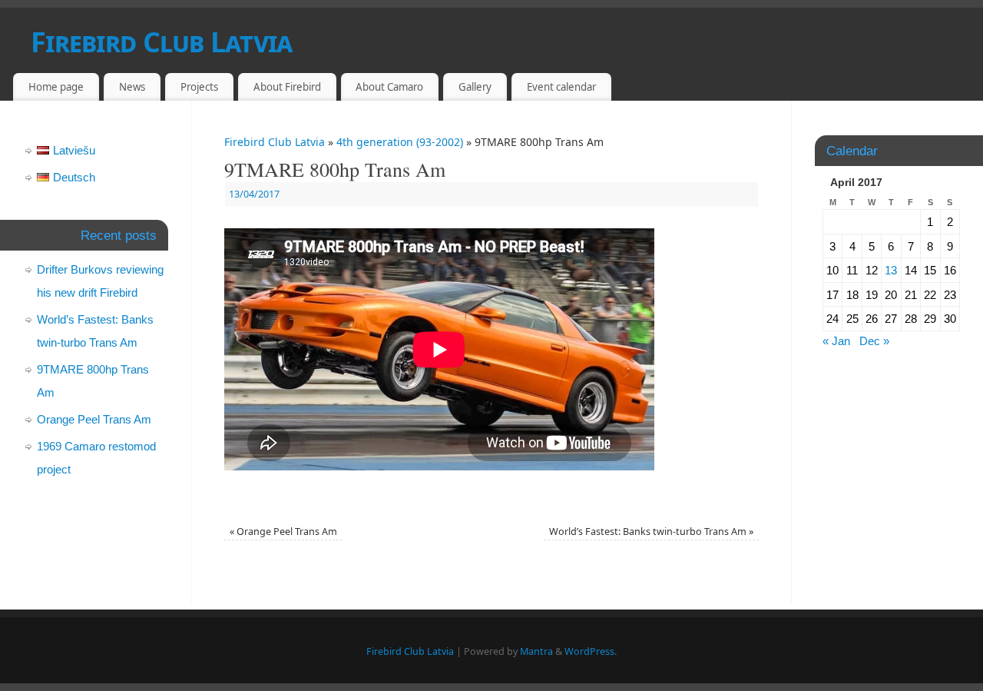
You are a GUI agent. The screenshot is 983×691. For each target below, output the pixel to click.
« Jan (836, 340)
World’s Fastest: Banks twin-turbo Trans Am (651, 531)
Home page (56, 87)
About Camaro (389, 87)
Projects (199, 87)
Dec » (874, 340)
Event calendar (561, 87)
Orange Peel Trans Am (283, 531)
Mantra (536, 651)
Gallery (475, 87)
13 (891, 270)
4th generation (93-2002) (399, 142)
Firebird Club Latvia (162, 42)
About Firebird (287, 87)
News (132, 87)
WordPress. (590, 651)
